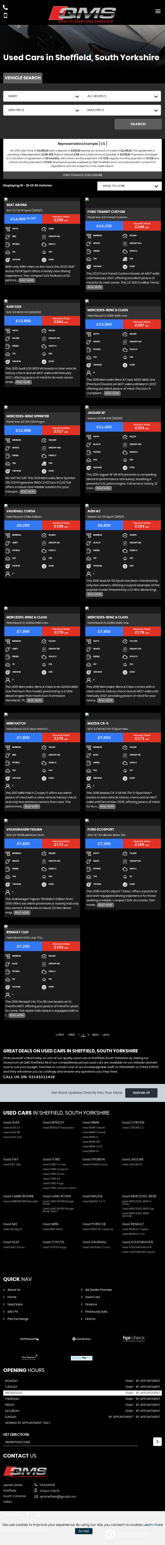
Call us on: (29, 1076)
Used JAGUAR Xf (132, 1164)
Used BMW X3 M (92, 1146)
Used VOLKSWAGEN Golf (137, 1247)
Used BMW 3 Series (94, 1132)
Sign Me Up (141, 1092)
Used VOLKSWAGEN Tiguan (138, 1252)
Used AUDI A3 (11, 1127)
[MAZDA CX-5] (123, 716)
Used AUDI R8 (11, 1132)
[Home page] (82, 14)
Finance (91, 1304)
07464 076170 (149, 1067)
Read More (27, 280)
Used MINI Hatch (53, 1229)
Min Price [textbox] (16, 110)
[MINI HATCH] (42, 716)
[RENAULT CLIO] (42, 926)
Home (12, 1297)
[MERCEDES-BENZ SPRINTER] (42, 409)
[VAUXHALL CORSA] (42, 505)
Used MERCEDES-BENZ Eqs (138, 1208)
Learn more (153, 1525)
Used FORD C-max (54, 1164)
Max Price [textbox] (95, 110)
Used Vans (15, 1304)
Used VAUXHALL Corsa (96, 1247)
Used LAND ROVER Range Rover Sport (58, 1210)
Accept (83, 1531)
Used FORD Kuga (53, 1183)
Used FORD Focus (53, 1174)
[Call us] (5, 8)
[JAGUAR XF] (123, 407)
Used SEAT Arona (13, 1247)
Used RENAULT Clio (133, 1234)
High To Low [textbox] (114, 186)
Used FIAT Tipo (12, 1164)
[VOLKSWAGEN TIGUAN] (42, 822)
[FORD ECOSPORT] (123, 822)
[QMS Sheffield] (25, 1476)
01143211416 (127, 1067)
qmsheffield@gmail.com (57, 1496)
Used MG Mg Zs (12, 1229)
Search (138, 124)
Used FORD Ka (51, 1178)
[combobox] (42, 96)
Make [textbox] (13, 96)
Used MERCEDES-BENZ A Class (136, 1202)
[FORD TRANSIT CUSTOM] (123, 203)
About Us (14, 1289)
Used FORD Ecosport (55, 1169)
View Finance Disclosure (82, 175)
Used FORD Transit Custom (59, 1188)
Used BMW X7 (90, 1151)
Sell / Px (13, 1311)
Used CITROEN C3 (132, 1127)
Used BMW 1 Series (93, 1127)
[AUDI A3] (123, 505)
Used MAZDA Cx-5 (93, 1201)
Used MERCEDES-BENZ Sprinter (135, 1214)
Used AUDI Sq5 (12, 1137)
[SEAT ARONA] (42, 199)
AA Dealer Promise (98, 1289)
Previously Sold (96, 1311)
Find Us (90, 1319)
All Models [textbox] (96, 96)
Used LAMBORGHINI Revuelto (20, 1201)
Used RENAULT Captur (135, 1229)
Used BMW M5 (91, 1142)
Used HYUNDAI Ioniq (94, 1164)
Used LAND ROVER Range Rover (58, 1202)
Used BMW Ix (90, 1137)
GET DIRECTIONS (16, 1434)
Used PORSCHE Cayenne (97, 1229)
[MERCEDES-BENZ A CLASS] (123, 302)
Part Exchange (18, 1319)
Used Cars (92, 1297)
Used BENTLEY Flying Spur (58, 1127)
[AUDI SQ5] (42, 301)
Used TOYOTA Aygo (55, 1247)
